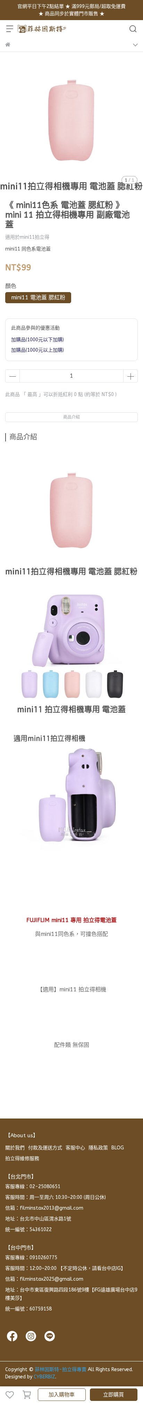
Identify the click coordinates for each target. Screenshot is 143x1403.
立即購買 (113, 1395)
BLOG (117, 1148)
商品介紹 (71, 417)
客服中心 (75, 1148)
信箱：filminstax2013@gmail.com (44, 1208)
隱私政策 (98, 1148)
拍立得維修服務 (22, 1158)
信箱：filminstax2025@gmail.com (44, 1279)
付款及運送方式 (45, 1148)
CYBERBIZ (44, 1377)
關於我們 (15, 1148)
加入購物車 (62, 1395)
